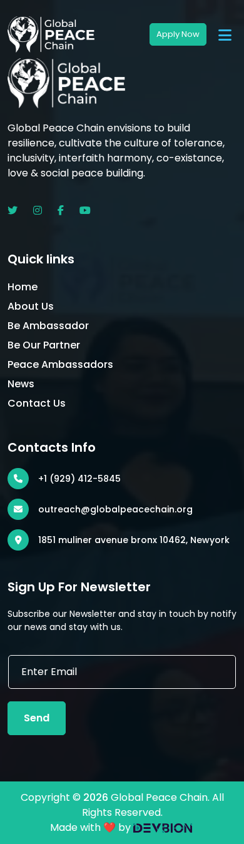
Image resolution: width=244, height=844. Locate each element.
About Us (31, 306)
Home (23, 287)
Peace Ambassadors (60, 364)
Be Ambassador (48, 325)
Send (36, 718)
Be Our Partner (44, 345)
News (21, 384)
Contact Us (37, 403)
